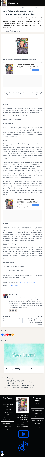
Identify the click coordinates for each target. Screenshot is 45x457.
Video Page (37, 427)
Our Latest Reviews (37, 420)
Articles (37, 403)
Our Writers (8, 430)
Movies (8, 7)
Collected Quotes (37, 410)
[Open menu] (42, 3)
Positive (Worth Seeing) (28, 282)
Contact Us (8, 409)
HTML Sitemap (8, 426)
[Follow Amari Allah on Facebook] (10, 310)
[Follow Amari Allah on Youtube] (16, 310)
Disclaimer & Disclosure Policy (8, 419)
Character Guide (37, 407)
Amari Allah (6, 30)
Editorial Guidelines (7, 423)
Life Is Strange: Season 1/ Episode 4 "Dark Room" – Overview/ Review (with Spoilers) (35, 320)
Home (4, 7)
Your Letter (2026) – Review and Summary (22, 369)
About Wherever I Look (8, 405)
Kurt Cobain (14, 285)
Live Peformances (37, 413)
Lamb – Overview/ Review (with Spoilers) (12, 318)
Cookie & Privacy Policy (8, 413)
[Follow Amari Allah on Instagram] (13, 310)
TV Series (37, 423)
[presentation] (24, 355)
